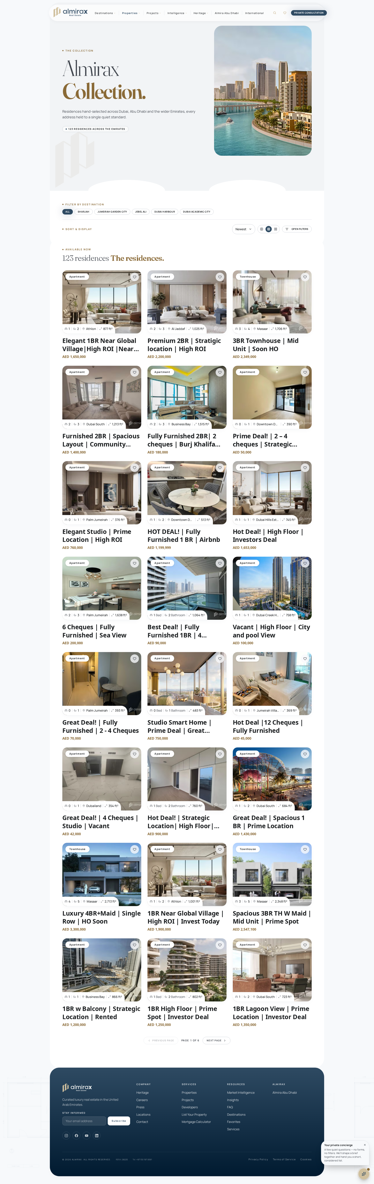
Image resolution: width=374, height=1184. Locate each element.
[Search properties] (275, 13)
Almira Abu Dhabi (227, 13)
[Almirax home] (70, 12)
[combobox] (243, 229)
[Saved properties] (285, 13)
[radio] (261, 229)
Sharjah (83, 211)
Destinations (236, 1114)
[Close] (364, 1144)
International (254, 13)
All (67, 211)
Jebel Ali (140, 211)
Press (140, 1107)
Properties (189, 1092)
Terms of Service (284, 1159)
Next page (214, 1040)
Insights (233, 1100)
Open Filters (300, 229)
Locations (143, 1114)
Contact (142, 1122)
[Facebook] (76, 1135)
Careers (142, 1100)
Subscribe (119, 1120)
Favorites (233, 1122)
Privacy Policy (258, 1159)
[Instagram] (66, 1135)
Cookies (306, 1159)
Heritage (142, 1092)
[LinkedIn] (97, 1135)
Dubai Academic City (196, 211)
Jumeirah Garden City (112, 211)
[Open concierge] (363, 1173)
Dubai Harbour (164, 211)
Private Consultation (309, 12)
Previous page (163, 1040)
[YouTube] (86, 1135)
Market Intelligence (241, 1092)
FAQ (230, 1107)
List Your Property (194, 1114)
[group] (269, 229)
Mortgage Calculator (196, 1122)
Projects (188, 1100)
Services (233, 1129)
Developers (190, 1107)
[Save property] (134, 277)
